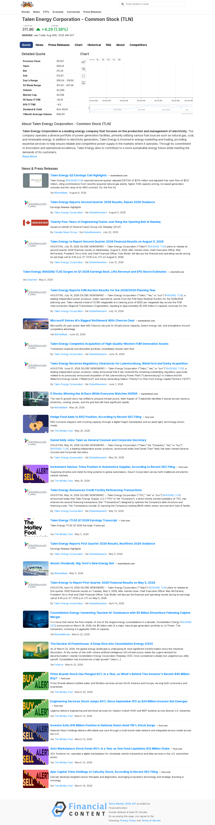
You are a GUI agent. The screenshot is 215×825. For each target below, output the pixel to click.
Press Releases (92, 11)
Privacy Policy (128, 820)
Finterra (58, 664)
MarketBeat (60, 192)
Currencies (73, 11)
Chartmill (32, 279)
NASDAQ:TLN (74, 180)
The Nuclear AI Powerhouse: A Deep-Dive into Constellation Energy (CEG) (101, 643)
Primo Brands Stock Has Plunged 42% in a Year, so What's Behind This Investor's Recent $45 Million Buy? (120, 676)
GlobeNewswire (98, 212)
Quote (26, 45)
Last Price (28, 26)
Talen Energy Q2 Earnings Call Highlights (89, 175)
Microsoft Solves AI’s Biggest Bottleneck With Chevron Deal (102, 320)
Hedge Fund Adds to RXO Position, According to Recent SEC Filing (102, 417)
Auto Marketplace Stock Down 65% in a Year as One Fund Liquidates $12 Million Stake (116, 748)
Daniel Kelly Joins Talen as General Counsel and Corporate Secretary (98, 440)
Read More (29, 156)
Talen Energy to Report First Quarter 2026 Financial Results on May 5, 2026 (102, 582)
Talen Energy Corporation (68, 212)
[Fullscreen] (83, 76)
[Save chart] (83, 83)
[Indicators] (83, 62)
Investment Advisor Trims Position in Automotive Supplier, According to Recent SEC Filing (119, 467)
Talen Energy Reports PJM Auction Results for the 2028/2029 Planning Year (103, 290)
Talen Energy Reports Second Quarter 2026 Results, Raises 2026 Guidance (102, 202)
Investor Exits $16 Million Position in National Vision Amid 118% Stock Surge (109, 725)
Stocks (26, 11)
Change (54, 26)
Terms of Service (151, 820)
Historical (94, 45)
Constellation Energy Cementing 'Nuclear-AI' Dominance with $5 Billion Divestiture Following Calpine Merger (120, 615)
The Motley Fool (63, 430)
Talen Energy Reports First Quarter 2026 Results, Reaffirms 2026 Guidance (102, 543)
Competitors (138, 45)
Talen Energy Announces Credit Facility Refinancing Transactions (96, 490)
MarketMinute (62, 634)
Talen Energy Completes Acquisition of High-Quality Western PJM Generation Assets (109, 343)
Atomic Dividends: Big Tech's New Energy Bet (92, 563)
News (36, 11)
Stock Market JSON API (122, 803)
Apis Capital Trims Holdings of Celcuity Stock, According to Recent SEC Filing (110, 772)
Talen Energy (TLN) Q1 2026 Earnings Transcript (90, 520)
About (120, 45)
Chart (78, 45)
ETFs (46, 11)
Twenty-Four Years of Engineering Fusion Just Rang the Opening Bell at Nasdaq (105, 222)
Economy (58, 11)
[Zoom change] (83, 69)
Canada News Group (65, 232)
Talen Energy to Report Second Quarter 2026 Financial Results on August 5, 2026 (107, 241)
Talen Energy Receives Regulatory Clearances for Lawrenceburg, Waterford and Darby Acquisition (119, 363)
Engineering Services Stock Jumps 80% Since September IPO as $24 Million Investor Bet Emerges (119, 703)
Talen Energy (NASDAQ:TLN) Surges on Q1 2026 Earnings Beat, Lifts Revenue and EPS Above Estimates (103, 271)
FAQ (108, 45)
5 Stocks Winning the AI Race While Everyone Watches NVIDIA (104, 393)
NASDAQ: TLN (157, 246)
